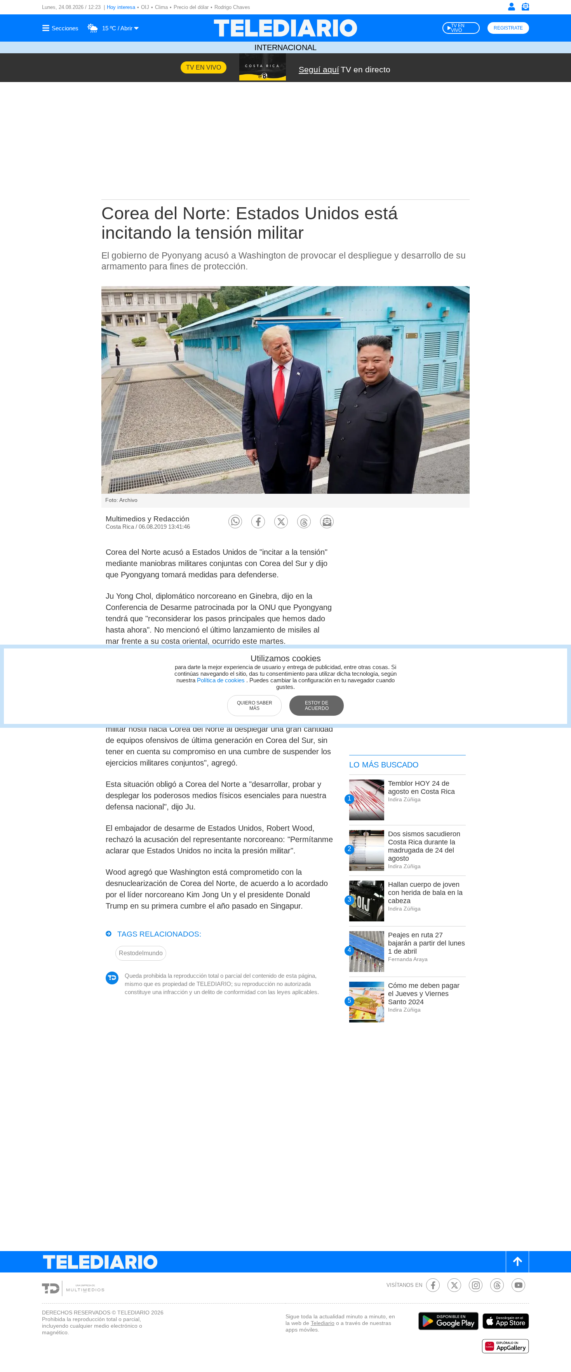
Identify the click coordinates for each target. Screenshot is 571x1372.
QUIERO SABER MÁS (254, 705)
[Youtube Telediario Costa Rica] (518, 1285)
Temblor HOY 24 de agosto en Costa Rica (421, 787)
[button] (235, 521)
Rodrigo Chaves (232, 7)
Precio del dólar (191, 7)
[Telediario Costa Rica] (285, 28)
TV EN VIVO (458, 28)
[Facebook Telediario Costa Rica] (433, 1285)
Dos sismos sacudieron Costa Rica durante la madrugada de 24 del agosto (424, 846)
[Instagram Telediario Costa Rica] (475, 1285)
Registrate (508, 28)
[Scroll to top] (517, 1261)
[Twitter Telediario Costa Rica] (454, 1285)
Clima (161, 7)
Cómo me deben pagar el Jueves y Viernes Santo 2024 (424, 994)
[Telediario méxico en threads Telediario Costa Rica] (497, 1285)
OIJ (145, 7)
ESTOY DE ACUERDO (317, 705)
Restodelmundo (141, 953)
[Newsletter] (525, 8)
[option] (285, 397)
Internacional (285, 47)
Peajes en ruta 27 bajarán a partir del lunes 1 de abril (426, 943)
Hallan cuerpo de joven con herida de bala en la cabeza (425, 893)
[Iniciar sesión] (511, 6)
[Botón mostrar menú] (61, 28)
